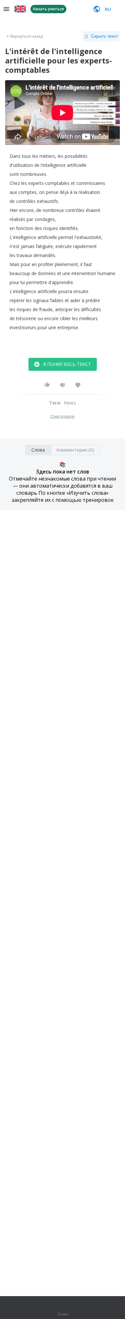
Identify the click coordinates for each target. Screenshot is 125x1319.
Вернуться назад (26, 36)
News (70, 403)
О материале (62, 416)
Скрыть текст (104, 36)
